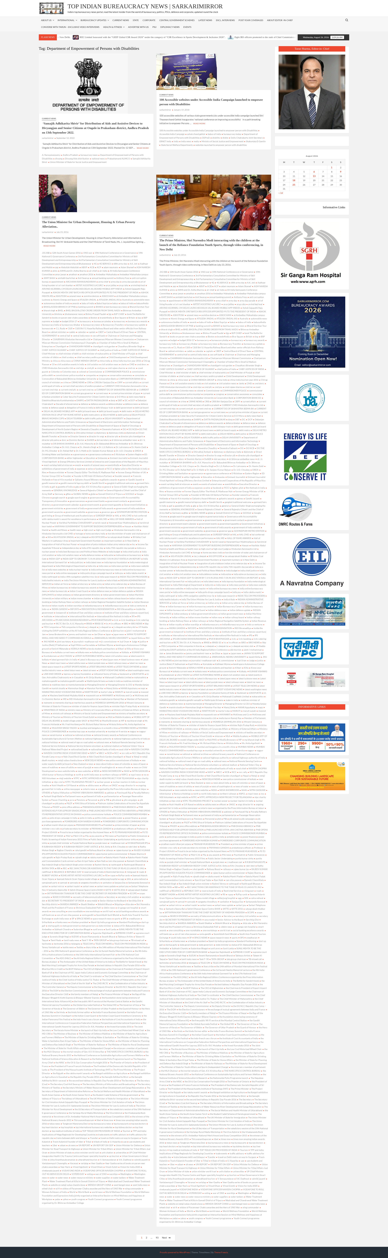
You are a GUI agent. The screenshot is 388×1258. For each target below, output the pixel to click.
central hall (65, 335)
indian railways (81, 602)
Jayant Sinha (137, 638)
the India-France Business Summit (108, 1012)
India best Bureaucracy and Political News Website (82, 551)
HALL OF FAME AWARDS (122, 519)
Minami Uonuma (134, 702)
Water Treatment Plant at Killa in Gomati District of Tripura (77, 1181)
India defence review (91, 555)
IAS (49, 537)
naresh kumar (55, 735)
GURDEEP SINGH (103, 515)
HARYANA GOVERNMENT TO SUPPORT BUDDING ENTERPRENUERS (88, 526)
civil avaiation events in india (70, 364)
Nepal (128, 756)
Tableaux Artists (125, 936)
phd (101, 800)
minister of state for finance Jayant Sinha (90, 706)
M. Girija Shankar (94, 677)
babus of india (214, 134)
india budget (114, 551)
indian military (61, 598)
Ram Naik (101, 861)
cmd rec (131, 368)
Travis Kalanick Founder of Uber (68, 1141)
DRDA (138, 450)
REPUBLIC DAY (74, 872)
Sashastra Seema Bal (57, 890)
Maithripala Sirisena (96, 681)
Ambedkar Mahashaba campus (133, 274)
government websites (75, 512)
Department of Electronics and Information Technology (114, 422)
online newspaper (72, 789)
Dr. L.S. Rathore (106, 447)
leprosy (67, 674)
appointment (57, 281)
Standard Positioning (129, 922)
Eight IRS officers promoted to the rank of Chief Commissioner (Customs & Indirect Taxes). (214, 37)
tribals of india (100, 1141)
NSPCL (124, 774)
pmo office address (71, 807)
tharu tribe (91, 947)
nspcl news (136, 774)
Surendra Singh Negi (59, 936)
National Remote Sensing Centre (127, 742)
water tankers (119, 1177)
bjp (110, 314)
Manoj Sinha (112, 688)
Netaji (137, 756)
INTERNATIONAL (66, 20)
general (107, 486)
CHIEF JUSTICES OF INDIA (134, 350)
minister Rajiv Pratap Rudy (124, 706)
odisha (82, 785)
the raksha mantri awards (78, 1073)
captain (92, 332)
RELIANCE (59, 872)
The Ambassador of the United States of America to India (86, 961)
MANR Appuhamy (129, 688)
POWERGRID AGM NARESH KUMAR (82, 821)
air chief (93, 270)
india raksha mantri (135, 573)
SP (73, 918)
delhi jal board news (86, 411)
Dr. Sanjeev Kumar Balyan (101, 450)
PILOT (69, 803)
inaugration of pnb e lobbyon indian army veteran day (104, 544)
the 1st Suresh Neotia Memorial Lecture (113, 951)
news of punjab (84, 767)
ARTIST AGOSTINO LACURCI (89, 285)
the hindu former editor (79, 1012)
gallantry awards (109, 479)
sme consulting (58, 911)
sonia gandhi (88, 915)
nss (145, 774)
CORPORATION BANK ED (131, 378)
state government (70, 925)
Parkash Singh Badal (53, 796)
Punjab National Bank (82, 843)
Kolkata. (125, 652)
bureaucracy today (232, 134)
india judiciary (76, 562)
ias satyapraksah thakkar (118, 537)
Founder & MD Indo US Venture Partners (93, 476)
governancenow (77, 501)
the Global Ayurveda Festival (86, 1005)
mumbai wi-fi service (117, 731)
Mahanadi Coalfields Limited (118, 677)
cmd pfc (90, 368)
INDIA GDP (54, 558)
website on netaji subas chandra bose (67, 1185)
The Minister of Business (64, 1033)
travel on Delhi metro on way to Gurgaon (119, 1138)
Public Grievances (138, 836)
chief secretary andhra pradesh (91, 357)
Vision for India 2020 (130, 1167)
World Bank (83, 1192)
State (136, 20)
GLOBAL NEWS (80, 494)
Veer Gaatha (97, 1163)
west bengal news (122, 1185)
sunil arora (98, 929)
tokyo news (54, 1123)
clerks (124, 364)
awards (75, 303)
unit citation (107, 1152)
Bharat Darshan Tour (139, 306)
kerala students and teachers (101, 648)
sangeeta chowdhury (90, 882)
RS (106, 875)
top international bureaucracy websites (94, 1127)
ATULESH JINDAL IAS (109, 299)
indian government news (114, 594)
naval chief (123, 749)
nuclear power (103, 782)
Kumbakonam (50, 656)
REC (65, 868)
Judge (134, 641)
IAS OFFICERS (98, 537)
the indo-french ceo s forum (86, 1019)
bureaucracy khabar (71, 324)
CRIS (89, 382)
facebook (99, 468)
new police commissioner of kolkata (122, 760)
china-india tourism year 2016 (127, 360)
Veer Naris (65, 1167)
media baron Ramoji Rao (112, 699)
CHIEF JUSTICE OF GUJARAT (83, 350)
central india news (81, 335)
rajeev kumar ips (123, 850)
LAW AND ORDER (52, 674)
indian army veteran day (115, 584)
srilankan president (79, 922)
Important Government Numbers (86, 540)
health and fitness (59, 530)
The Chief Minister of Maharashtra (118, 979)
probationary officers (124, 828)
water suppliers (103, 1177)
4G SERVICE (105, 263)
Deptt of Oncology (130, 425)
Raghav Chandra (64, 850)
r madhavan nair (117, 843)
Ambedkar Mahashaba (106, 274)
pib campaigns (130, 800)
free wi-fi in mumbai (62, 479)
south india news (61, 918)
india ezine (109, 555)
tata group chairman (118, 940)
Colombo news (69, 371)
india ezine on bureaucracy (128, 555)
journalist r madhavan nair (86, 641)
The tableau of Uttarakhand (74, 1098)
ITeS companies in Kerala (73, 627)
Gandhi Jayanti (135, 479)
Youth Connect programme (101, 1199)
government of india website (129, 508)
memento (48, 702)
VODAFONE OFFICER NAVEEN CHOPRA (103, 1170)
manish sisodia (58, 688)
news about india (104, 764)
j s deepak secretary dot (125, 627)
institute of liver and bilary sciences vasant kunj (126, 612)
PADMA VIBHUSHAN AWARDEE (88, 792)
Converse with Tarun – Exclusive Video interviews (70, 27)
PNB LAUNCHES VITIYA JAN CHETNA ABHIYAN (112, 810)
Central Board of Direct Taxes (120, 332)
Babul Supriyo (103, 303)
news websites (84, 771)
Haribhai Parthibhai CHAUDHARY (75, 522)
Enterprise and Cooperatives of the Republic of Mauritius (121, 461)
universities (121, 1152)
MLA (110, 717)
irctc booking (127, 620)
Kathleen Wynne (105, 645)
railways (109, 850)
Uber (55, 1145)
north (78, 774)
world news (97, 1192)
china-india (104, 360)
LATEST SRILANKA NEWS (101, 666)
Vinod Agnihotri (80, 1167)
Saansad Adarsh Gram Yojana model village (77, 879)
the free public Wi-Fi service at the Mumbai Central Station (101, 1001)
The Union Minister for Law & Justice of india (112, 1105)
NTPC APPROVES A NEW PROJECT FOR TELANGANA (108, 778)
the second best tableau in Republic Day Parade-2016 (94, 1080)
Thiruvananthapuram (84, 1120)
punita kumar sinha (127, 839)
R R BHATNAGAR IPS (137, 843)
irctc (116, 620)
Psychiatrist (122, 836)
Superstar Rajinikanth (103, 933)
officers (105, 785)
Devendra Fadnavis (111, 429)
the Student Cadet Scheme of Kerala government (115, 1095)
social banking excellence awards (130, 911)
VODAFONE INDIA (71, 1170)
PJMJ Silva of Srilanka (85, 803)
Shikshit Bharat (105, 904)
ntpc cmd (58, 782)
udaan (63, 1145)
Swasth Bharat (108, 936)
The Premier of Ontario (121, 1062)
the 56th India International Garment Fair (95, 954)
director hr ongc (96, 436)
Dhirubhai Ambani (85, 432)
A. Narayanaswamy (51, 155)
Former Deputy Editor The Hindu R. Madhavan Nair (91, 472)
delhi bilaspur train (104, 407)
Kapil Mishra (77, 645)
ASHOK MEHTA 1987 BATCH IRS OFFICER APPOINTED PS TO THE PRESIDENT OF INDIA (96, 292)
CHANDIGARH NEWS (79, 346)
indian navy (99, 598)
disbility (216, 137)
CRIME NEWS (77, 382)
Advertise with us (138, 27)
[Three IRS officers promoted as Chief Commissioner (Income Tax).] (265, 37)
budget (56, 321)
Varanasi (74, 1163)
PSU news (109, 836)
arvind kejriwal (138, 285)
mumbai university (96, 731)
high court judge (103, 530)
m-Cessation (77, 677)
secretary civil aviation (128, 897)
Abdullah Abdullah (70, 267)
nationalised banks (79, 749)
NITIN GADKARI (140, 771)
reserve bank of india (94, 872)
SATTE (108, 890)
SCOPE (133, 893)
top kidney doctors (124, 1127)
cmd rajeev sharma (116, 368)
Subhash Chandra (62, 929)
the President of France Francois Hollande (71, 1066)
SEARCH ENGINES (61, 897)
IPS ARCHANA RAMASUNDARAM (72, 620)
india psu (119, 573)
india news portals (119, 566)
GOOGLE (129, 494)
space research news (102, 918)
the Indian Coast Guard (85, 1015)
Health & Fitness (112, 27)
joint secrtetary (64, 641)
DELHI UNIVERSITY (114, 418)
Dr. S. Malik (81, 450)
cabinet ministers (58, 332)
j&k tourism (118, 630)
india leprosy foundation (115, 562)
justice (143, 641)
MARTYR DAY (91, 692)
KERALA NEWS (78, 648)
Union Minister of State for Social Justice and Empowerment (78, 162)
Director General (78, 436)
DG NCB (133, 429)
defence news (131, 404)
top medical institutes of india (66, 1131)
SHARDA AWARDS (69, 904)
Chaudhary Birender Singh (130, 346)
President (107, 825)
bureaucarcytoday (102, 321)
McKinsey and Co (124, 695)
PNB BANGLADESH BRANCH (96, 807)
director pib (112, 436)
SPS (124, 918)
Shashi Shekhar (88, 904)
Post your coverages (251, 20)
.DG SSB (46, 252)
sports (117, 918)
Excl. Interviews (225, 20)
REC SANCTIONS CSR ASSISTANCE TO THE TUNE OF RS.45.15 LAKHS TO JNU (107, 868)
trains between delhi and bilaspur (71, 1138)
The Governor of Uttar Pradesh (102, 1008)
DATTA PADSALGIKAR (97, 400)
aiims (54, 270)
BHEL (60, 310)
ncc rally (126, 753)
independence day (70, 548)
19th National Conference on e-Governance (115, 252)
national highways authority (98, 738)
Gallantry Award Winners (87, 479)
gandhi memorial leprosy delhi (74, 483)
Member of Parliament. (138, 699)
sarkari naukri (73, 886)
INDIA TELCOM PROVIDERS (133, 576)
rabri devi (132, 846)
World (72, 1192)
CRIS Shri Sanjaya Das (104, 382)
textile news (68, 947)
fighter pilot (120, 468)
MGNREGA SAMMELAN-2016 (109, 702)
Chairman (112, 335)
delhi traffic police (93, 418)
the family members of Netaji (84, 994)
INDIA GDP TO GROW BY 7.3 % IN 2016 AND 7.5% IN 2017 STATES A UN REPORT (102, 558)
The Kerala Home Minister (66, 1030)
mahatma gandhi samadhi (72, 681)
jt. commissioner (109, 641)
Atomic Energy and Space (65, 299)
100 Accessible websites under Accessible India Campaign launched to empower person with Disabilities (208, 130)
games (122, 479)
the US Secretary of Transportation (91, 1109)
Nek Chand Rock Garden (74, 756)
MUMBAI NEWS (128, 728)
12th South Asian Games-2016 (66, 252)
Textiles (80, 947)
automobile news (141, 299)
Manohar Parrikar (95, 688)
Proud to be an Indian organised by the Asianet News (84, 832)
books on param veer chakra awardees (70, 317)
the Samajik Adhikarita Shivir (115, 1077)
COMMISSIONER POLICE (117, 371)
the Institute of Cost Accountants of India (121, 1019)
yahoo (66, 1199)
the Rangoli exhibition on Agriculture (109, 1073)
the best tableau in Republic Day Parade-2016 (118, 965)
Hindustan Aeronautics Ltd (126, 530)
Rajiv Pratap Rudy (64, 857)
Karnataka (90, 645)
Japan (108, 634)
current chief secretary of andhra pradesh (82, 386)
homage (79, 533)
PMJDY (56, 807)
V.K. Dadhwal (125, 1159)
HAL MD (103, 519)
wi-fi (57, 1188)
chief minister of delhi (68, 353)
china (55, 360)
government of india (75, 508)
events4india (113, 465)
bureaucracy (119, 321)
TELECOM (88, 943)
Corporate (149, 20)
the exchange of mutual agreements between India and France (119, 990)
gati (53, 486)
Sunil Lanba (111, 929)
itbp (147, 623)
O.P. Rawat (71, 785)
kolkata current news (65, 652)
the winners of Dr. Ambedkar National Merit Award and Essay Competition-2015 (92, 1116)
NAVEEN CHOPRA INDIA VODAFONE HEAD (65, 753)
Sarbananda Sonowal (138, 882)
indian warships (74, 605)
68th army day (120, 263)
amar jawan (60, 274)
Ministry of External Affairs (126, 710)
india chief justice (131, 551)
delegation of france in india (80, 407)
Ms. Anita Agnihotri (133, 724)
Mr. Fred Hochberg (71, 724)
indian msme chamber (81, 598)
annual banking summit (103, 278)
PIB (107, 800)
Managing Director (96, 684)
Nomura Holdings (64, 774)
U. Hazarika (115, 1141)
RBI (58, 868)
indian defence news (100, 591)
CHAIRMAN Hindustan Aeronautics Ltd (71, 339)
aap (57, 267)
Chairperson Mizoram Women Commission (113, 339)
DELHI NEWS (109, 414)
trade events (104, 1134)
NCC (116, 753)
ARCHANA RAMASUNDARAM (81, 281)
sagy (122, 879)
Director (64, 436)
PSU (154, 27)
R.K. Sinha (105, 846)
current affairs (132, 382)
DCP (132, 400)
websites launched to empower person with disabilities (221, 145)
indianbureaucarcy (93, 605)
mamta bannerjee (76, 684)
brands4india (106, 317)
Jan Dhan (98, 634)
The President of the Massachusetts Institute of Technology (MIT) (80, 1069)
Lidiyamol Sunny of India (105, 674)
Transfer (94, 1138)
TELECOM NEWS (103, 943)
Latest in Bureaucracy (90, 659)
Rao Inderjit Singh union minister (76, 864)
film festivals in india (137, 468)
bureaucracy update (135, 324)
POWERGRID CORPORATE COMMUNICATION (125, 821)
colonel (82, 371)
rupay (113, 875)
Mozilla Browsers (110, 720)
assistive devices (91, 296)
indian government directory (86, 594)
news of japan (139, 764)
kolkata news (83, 652)
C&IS (70, 328)
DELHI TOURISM (74, 418)
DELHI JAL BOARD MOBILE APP (59, 411)
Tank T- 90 (86, 940)
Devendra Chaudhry (90, 429)
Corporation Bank (107, 378)
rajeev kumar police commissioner (111, 854)
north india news (91, 774)
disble (225, 137)
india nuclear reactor (78, 569)
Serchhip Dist (135, 900)
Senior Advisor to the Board (113, 900)
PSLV (68, 836)
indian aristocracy (79, 584)
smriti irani (107, 911)
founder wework (122, 476)
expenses (81, 468)
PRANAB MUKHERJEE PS (88, 825)
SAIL (129, 879)
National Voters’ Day (132, 746)
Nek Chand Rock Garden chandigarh (106, 756)
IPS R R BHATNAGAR (101, 620)
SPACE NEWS (83, 918)
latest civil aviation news (116, 656)
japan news (119, 634)
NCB (109, 753)
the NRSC (60, 1062)
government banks (96, 501)
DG (124, 429)
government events (90, 504)
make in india (114, 681)
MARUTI (119, 692)
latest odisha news (76, 663)
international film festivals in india (113, 616)
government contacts (117, 501)
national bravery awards (105, 735)
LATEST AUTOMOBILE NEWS (89, 656)
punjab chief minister (60, 843)
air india (103, 270)
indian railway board (117, 598)
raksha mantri (96, 857)
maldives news (59, 684)
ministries (144, 706)
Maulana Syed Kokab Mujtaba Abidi (66, 695)
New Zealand (79, 764)
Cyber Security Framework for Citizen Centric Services (88, 396)
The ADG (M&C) (63, 958)
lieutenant (124, 674)
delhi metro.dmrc (92, 414)
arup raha (123, 285)
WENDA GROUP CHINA (99, 1185)
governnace (93, 512)
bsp (139, 317)
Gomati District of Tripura (110, 494)
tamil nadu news (71, 940)
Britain (132, 317)
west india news (140, 1185)
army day (115, 281)
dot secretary (103, 440)
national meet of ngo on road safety (77, 742)
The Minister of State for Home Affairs (97, 1041)
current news (102, 393)
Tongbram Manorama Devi (75, 1123)
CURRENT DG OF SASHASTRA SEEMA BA (116, 389)
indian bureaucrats (58, 591)
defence (84, 404)
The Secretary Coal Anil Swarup (65, 1084)
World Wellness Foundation (118, 1192)
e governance (79, 454)
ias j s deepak (83, 537)
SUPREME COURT (124, 933)
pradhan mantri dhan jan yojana (59, 825)
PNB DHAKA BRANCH (125, 807)
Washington (126, 1174)
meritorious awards (83, 702)
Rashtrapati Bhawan (133, 864)
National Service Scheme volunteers (84, 746)
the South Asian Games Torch (76, 1095)
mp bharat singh (134, 720)
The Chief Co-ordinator (91, 976)
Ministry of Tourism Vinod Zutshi (79, 717)
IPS (133, 616)
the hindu (60, 1012)
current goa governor (83, 393)
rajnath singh (81, 857)
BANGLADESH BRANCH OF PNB (60, 306)
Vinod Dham (97, 1167)
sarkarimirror (48, 138)
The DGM (54, 990)
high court (88, 530)
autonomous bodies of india (57, 303)
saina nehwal (140, 879)
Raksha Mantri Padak (115, 857)
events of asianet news (94, 465)
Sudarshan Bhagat (82, 929)
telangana (75, 943)
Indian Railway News (62, 602)
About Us (46, 20)
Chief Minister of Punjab (123, 353)
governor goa (108, 512)
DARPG (80, 400)
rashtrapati (116, 864)
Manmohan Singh (76, 688)
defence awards (98, 404)
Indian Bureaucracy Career (111, 587)
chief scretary (67, 357)
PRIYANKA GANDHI (101, 828)
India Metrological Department (70, 566)
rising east (131, 872)
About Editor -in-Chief (280, 20)
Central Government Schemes (176, 20)
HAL (117, 515)
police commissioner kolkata (97, 814)
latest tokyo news (72, 670)
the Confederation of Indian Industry (128, 983)
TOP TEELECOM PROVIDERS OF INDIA (101, 1131)
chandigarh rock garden (104, 346)
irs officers (116, 623)
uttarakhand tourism (87, 1159)
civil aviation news (110, 364)
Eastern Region (135, 454)
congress (103, 375)
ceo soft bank (98, 335)
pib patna (59, 803)
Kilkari (121, 648)
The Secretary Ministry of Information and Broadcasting (108, 1084)
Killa (129, 648)
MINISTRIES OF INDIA (54, 710)
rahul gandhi (81, 850)
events (78, 465)
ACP (99, 267)
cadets (72, 332)
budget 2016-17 (69, 321)
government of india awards (100, 508)
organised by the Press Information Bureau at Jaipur (122, 789)
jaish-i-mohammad (135, 630)
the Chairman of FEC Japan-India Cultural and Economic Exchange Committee (91, 972)
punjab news (101, 843)
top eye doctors (138, 1123)
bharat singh (49, 310)
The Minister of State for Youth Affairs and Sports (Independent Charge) (77, 1048)
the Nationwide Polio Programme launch (111, 1059)
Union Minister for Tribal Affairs (98, 1149)
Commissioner (95, 371)
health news (75, 530)
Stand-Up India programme (103, 922)
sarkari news (88, 886)
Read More (143, 148)
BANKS (99, 306)
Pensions (81, 800)
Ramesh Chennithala (136, 861)
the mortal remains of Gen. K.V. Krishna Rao (83, 1051)
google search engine (77, 497)
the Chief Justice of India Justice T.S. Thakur (79, 979)
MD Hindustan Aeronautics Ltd (84, 699)
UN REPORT (84, 1145)
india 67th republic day (92, 548)
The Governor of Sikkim (74, 1008)
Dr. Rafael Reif (66, 450)
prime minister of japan (126, 825)
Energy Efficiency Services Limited (76, 461)
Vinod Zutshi (111, 1167)
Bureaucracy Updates (93, 20)
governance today (98, 497)
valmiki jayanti (141, 1159)
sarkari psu (123, 886)
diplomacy (101, 432)
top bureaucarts (121, 1123)
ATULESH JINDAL (87, 299)
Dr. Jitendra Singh (88, 447)
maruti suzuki (132, 692)
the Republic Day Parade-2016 (84, 1077)
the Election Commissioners (74, 990)
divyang (58, 158)
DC (126, 400)
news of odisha (68, 767)
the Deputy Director (103, 987)
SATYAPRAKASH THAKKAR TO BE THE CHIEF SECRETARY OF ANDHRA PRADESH (87, 893)
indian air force (61, 584)
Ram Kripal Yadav (85, 861)
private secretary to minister (75, 828)
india (176, 141)
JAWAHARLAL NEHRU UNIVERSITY (111, 638)
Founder (67, 476)
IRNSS (89, 623)
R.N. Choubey (119, 846)
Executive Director (131, 465)
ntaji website (65, 778)
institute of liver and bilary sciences (85, 612)
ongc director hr (128, 785)
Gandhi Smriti (98, 483)
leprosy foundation (82, 674)
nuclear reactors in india (124, 782)
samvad (63, 882)
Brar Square (120, 317)
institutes (48, 616)
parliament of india (92, 796)
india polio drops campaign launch (96, 573)
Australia (126, 299)
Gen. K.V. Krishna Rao (91, 486)
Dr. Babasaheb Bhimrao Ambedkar (112, 443)
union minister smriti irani (86, 1152)
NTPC (76, 778)
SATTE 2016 (119, 890)
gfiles (68, 494)
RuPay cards (124, 875)
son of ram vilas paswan (68, 915)
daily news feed (136, 396)
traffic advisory (119, 1134)
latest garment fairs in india (64, 659)
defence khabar (115, 404)
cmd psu (101, 368)
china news (65, 360)
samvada (74, 882)
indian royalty (57, 605)
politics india (101, 818)
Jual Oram (124, 641)
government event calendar (66, 504)
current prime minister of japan (125, 393)
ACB (92, 267)
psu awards (96, 836)
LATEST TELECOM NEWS (127, 666)
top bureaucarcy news (100, 1123)
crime (66, 382)
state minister (104, 925)
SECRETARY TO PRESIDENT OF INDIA (66, 900)
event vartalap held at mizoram (58, 465)
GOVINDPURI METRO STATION (132, 512)
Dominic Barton (76, 440)
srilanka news (61, 922)
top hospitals (67, 1127)
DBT (120, 400)
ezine (90, 468)
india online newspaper (66, 573)
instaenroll (61, 612)
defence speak (57, 407)
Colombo (55, 371)
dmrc (64, 440)
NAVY (93, 753)
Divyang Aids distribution (77, 158)
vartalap (85, 1163)
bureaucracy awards (137, 321)
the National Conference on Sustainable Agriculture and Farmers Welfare (108, 1055)
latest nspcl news (58, 663)
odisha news (93, 785)
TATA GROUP (100, 940)
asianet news (75, 296)
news (90, 764)
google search (58, 497)
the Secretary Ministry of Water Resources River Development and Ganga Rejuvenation (103, 1087)
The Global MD (109, 1005)
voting (90, 1174)
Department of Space (109, 425)
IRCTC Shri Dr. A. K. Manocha (70, 623)
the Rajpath (58, 1073)
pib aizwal (116, 800)
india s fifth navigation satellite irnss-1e (78, 576)
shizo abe (129, 904)
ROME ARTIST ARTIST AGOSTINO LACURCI (82, 875)
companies (91, 375)
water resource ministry (82, 1177)
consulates (140, 375)
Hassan (127, 526)
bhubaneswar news (74, 314)
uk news (72, 1145)
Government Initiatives (135, 504)
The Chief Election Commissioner (120, 976)
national (69, 735)
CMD (131, 364)
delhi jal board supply (109, 411)
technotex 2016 (61, 943)
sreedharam (134, 918)
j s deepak (91, 627)
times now (108, 1120)
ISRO (126, 623)
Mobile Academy (123, 717)
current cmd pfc (68, 389)
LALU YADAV (65, 656)
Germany (59, 494)
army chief (103, 281)
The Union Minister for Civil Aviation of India (111, 1102)
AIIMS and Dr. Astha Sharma (73, 270)
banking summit (85, 306)
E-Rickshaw (119, 454)
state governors (88, 925)
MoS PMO (94, 720)
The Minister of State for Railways (89, 1044)
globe (93, 494)
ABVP (84, 267)
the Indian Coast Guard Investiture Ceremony (120, 1015)
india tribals (112, 580)
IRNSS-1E (99, 623)
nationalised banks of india (103, 749)
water (52, 1177)
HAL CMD (127, 515)
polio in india (86, 818)
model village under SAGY (75, 720)
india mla (91, 566)
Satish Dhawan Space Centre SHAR (86, 890)
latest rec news (136, 663)
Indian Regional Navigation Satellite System (111, 602)
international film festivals (82, 616)
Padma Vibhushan (61, 792)
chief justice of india (109, 350)
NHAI (126, 771)
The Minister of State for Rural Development (128, 1044)
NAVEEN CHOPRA (140, 749)
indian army (96, 584)
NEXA (96, 771)
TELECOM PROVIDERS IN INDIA (130, 943)
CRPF (120, 382)
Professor (141, 828)
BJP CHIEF (119, 314)
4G (95, 263)
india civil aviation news (68, 555)
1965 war (87, 252)
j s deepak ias (105, 627)
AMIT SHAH (49, 278)
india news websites (56, 569)
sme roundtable (75, 911)
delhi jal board (142, 407)
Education (90, 458)
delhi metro (127, 411)
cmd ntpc (79, 368)
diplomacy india (116, 432)
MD (65, 699)
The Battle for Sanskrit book (128, 961)
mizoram (101, 717)
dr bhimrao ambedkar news (124, 440)
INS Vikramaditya (125, 609)
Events (187, 27)
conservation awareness (120, 375)
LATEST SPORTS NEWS (75, 666)
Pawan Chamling (59, 800)
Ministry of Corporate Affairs (97, 710)
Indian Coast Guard (79, 591)
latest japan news (110, 659)
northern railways (110, 774)
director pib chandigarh (132, 436)
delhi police (123, 414)
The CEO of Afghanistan (94, 969)
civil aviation (93, 364)
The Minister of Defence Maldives (94, 1033)
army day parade (130, 281)
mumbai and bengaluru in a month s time (99, 728)
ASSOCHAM (108, 296)
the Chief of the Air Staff (78, 983)
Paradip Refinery (141, 792)
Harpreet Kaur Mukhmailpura (123, 522)
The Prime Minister (122, 1069)
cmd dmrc (142, 364)
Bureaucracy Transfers (113, 324)
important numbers (113, 540)
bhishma (58, 314)
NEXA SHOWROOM (111, 771)
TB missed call (137, 940)
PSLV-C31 (78, 836)
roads (141, 872)
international (61, 616)
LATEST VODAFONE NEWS (112, 670)
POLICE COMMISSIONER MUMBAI (130, 814)
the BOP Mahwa (73, 969)
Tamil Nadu (56, 940)
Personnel (92, 800)
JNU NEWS (49, 641)
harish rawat (100, 522)
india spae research (108, 576)
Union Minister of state (61, 1152)
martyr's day (106, 692)
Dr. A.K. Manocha (85, 443)
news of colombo (122, 764)
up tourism (114, 1156)
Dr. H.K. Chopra (69, 447)
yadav (57, 1199)
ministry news (74, 710)
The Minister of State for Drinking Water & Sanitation (89, 1037)
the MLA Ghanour (52, 1051)
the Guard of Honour (129, 1008)
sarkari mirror (57, 886)
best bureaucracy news (116, 306)
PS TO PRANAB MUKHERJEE (126, 832)
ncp (59, 756)
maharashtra (140, 677)
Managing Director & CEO (120, 684)
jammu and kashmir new (80, 634)
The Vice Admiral (114, 1113)
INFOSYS (74, 609)
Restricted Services (115, 872)
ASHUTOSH (61, 296)
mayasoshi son (92, 695)
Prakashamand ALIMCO (118, 158)
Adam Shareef (127, 267)
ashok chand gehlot (196, 134)
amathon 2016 (86, 274)
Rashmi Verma (101, 864)
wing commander (133, 1188)
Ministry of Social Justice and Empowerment (222, 141)
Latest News (205, 20)
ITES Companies (51, 627)
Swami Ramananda (90, 936)
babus (115, 303)
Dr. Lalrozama (122, 447)
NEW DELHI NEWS (94, 760)
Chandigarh (60, 346)
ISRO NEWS (136, 623)
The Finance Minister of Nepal (115, 994)
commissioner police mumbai (69, 375)
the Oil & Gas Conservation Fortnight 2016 (87, 1062)
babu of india (88, 303)
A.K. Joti (133, 263)
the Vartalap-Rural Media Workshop (86, 1113)
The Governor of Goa (129, 1005)
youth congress (78, 1199)
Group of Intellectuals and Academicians (74, 515)
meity (196, 141)
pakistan (110, 792)
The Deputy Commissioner (79, 987)
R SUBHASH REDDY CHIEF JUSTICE (81, 846)
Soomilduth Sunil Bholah (107, 915)
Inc (133, 544)
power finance (131, 818)
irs (107, 623)
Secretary (110, 897)
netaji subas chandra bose (70, 760)
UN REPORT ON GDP (103, 1145)
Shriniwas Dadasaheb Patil (88, 907)
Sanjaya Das (120, 882)
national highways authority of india (131, 738)
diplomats (131, 432)
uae (125, 1141)
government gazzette (111, 504)
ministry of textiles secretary (131, 713)
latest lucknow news (130, 659)
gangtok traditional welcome (120, 483)
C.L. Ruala (60, 328)
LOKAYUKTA (138, 674)
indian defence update (122, 591)
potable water (115, 818)
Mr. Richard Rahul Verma (94, 724)
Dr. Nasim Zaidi (138, 447)
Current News (120, 20)
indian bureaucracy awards (84, 587)
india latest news (94, 562)
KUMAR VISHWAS (141, 652)
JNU (147, 638)
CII (53, 364)
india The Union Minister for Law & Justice (84, 580)
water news (62, 1177)
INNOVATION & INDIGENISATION (97, 609)
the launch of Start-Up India (94, 1030)
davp (113, 400)
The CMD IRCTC (100, 983)
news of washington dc (104, 767)
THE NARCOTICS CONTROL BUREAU (125, 1051)
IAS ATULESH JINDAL (63, 537)
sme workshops (92, 911)
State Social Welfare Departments (177, 145)
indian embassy (63, 594)
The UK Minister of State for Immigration (109, 1098)
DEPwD (206, 137)
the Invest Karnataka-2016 (119, 1026)
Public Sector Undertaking (102, 839)
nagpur (133, 731)
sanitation (107, 882)
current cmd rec (86, 389)
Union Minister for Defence (129, 1145)
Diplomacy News (169, 27)
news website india (66, 771)
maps (142, 688)
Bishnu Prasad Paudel (95, 314)
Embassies (102, 458)
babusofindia (142, 303)
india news (186, 141)
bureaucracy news (89, 155)
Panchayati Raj (124, 792)
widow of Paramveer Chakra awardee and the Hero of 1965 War (92, 1188)
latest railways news (117, 663)
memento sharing (63, 702)
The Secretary (127, 1080)
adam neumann (111, 267)
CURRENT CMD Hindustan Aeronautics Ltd (125, 386)
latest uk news (89, 670)
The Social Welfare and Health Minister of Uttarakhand (119, 1091)
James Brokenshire (57, 634)
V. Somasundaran (108, 1159)
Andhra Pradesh (70, 155)
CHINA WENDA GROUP (85, 360)
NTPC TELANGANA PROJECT (79, 782)
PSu (87, 836)
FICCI (109, 468)
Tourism (126, 1131)
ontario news (89, 789)
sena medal (92, 900)
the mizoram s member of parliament (130, 1048)
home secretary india (95, 533)
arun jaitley (111, 285)
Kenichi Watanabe (60, 648)
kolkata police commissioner (105, 652)
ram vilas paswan (116, 861)
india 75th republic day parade (120, 548)
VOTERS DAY (78, 1174)
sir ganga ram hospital (127, 907)
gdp (77, 486)
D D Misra (121, 396)
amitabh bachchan (66, 278)
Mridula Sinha (115, 724)
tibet (99, 1120)
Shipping (118, 904)
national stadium (112, 746)
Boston (93, 317)
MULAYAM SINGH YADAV (64, 728)
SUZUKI (75, 936)
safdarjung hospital (109, 879)
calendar (82, 332)
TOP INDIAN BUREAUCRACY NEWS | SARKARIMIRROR (145, 6)
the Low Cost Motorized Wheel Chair (126, 1030)
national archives (83, 735)
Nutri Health (58, 785)
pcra (72, 800)
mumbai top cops (77, 731)
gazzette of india (65, 486)
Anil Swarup (83, 278)
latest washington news (138, 670)
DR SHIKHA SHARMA (63, 443)
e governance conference (100, 454)
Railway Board (96, 850)
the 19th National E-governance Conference (71, 951)
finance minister (56, 472)
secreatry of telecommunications (88, 897)
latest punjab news (96, 663)
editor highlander (75, 458)
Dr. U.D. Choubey (124, 450)
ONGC (114, 785)
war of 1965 (101, 1174)
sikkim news (109, 907)
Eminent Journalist (119, 458)
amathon (73, 274)
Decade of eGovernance (67, 404)
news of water (124, 767)
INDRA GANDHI (60, 609)
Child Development (118, 357)
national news (98, 158)
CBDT (101, 332)
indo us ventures (137, 605)
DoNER (90, 440)
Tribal (88, 1141)
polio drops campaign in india (63, 818)
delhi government (124, 407)
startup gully (54, 925)
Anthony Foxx (122, 278)
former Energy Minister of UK (132, 472)
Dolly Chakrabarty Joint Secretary (247, 137)
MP (122, 720)
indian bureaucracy (59, 587)
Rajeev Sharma (137, 854)
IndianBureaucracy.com (116, 605)
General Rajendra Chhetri (92, 490)
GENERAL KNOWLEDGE (65, 490)
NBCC (102, 753)
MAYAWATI (107, 695)
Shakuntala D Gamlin (256, 141)
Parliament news (73, 796)
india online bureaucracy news (105, 569)
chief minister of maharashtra (95, 353)
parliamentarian (111, 796)
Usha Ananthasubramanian (62, 1159)
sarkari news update (106, 886)
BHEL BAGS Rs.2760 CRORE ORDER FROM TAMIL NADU (93, 310)
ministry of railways (62, 713)
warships (113, 1174)
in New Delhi (131, 540)
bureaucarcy (85, 321)
